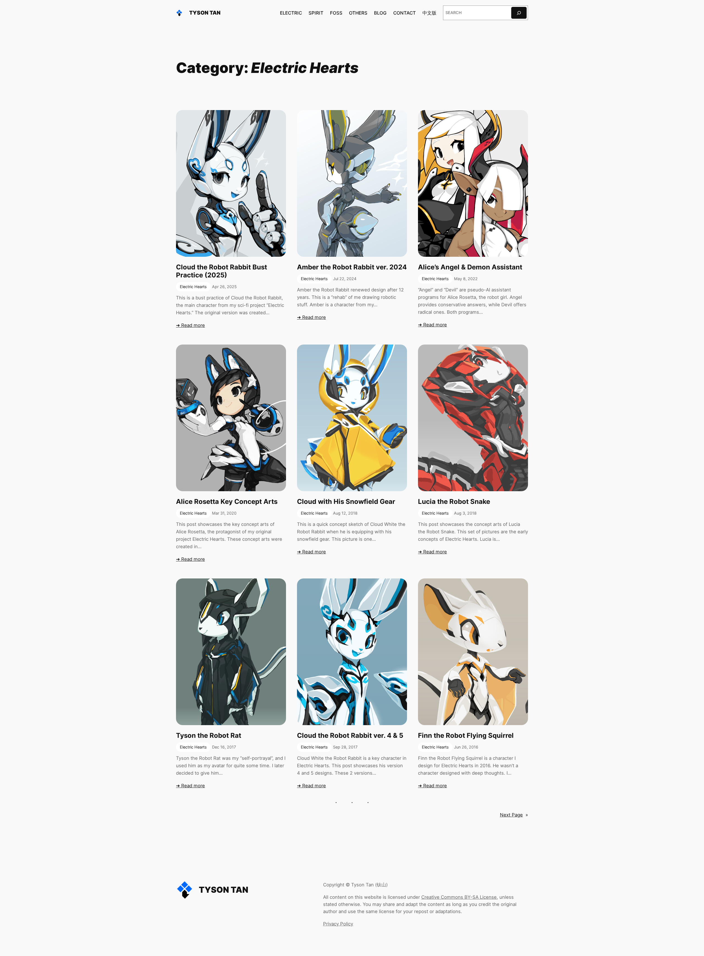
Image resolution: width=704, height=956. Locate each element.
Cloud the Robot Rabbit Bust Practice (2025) (221, 271)
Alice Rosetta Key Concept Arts (226, 502)
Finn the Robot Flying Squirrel (466, 735)
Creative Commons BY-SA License (459, 897)
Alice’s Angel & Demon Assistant (470, 267)
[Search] (519, 13)
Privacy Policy (338, 924)
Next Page (514, 815)
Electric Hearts (193, 286)
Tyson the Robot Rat (208, 735)
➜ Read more (190, 325)
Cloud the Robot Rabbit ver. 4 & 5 (350, 735)
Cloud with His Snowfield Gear (346, 502)
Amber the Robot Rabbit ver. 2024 (352, 267)
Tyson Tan (205, 12)
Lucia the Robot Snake (454, 502)
